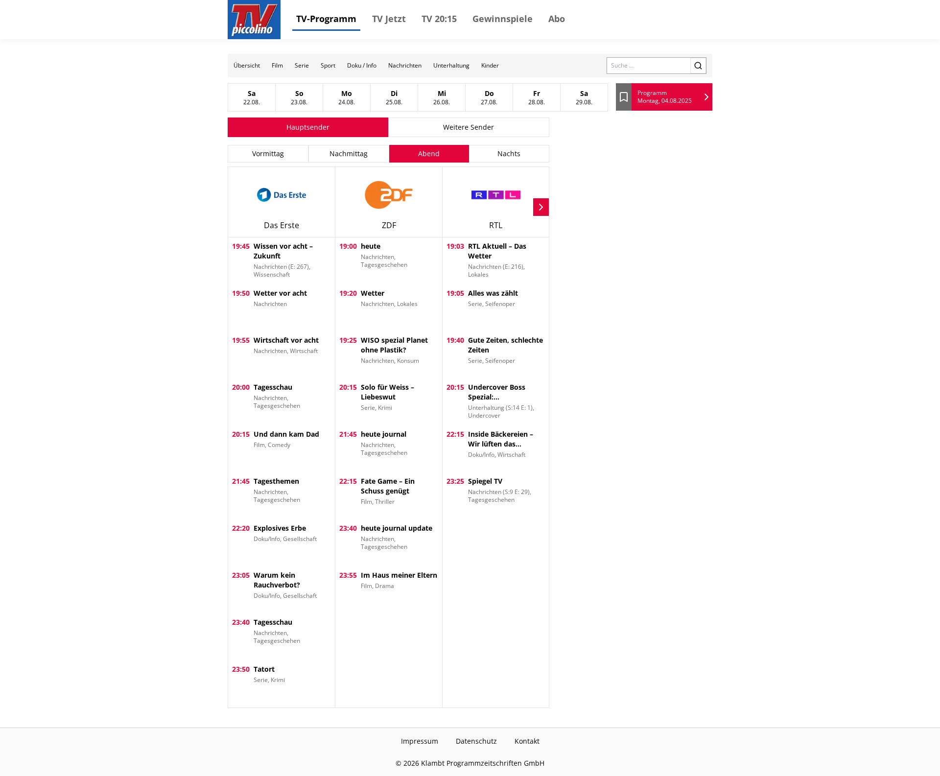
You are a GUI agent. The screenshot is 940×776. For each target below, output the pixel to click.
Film (277, 65)
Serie (302, 65)
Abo (556, 18)
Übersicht (247, 65)
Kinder (490, 65)
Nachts (508, 153)
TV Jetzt (389, 18)
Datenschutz (476, 741)
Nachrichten (405, 65)
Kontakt (527, 741)
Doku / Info (361, 65)
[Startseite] (254, 19)
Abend (429, 153)
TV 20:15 (439, 18)
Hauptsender (307, 127)
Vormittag (268, 153)
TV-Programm (326, 18)
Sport (328, 65)
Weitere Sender (468, 127)
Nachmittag (348, 153)
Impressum (419, 741)
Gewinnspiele (502, 18)
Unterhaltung (451, 65)
